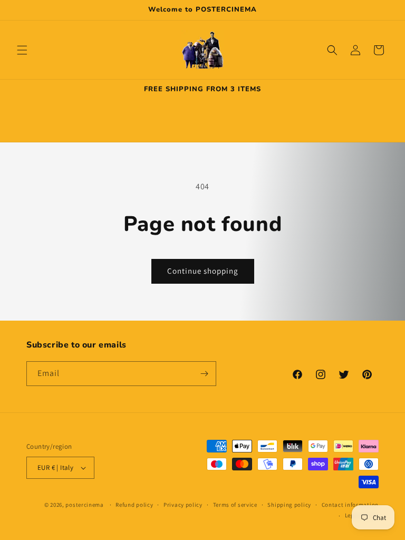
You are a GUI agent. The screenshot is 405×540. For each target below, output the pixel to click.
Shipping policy (289, 504)
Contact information (350, 504)
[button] (22, 50)
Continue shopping (202, 271)
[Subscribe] (204, 373)
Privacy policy (182, 504)
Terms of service (235, 504)
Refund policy (134, 504)
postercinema (84, 504)
